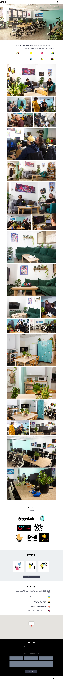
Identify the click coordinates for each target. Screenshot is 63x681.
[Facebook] (57, 2)
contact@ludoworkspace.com (23, 646)
